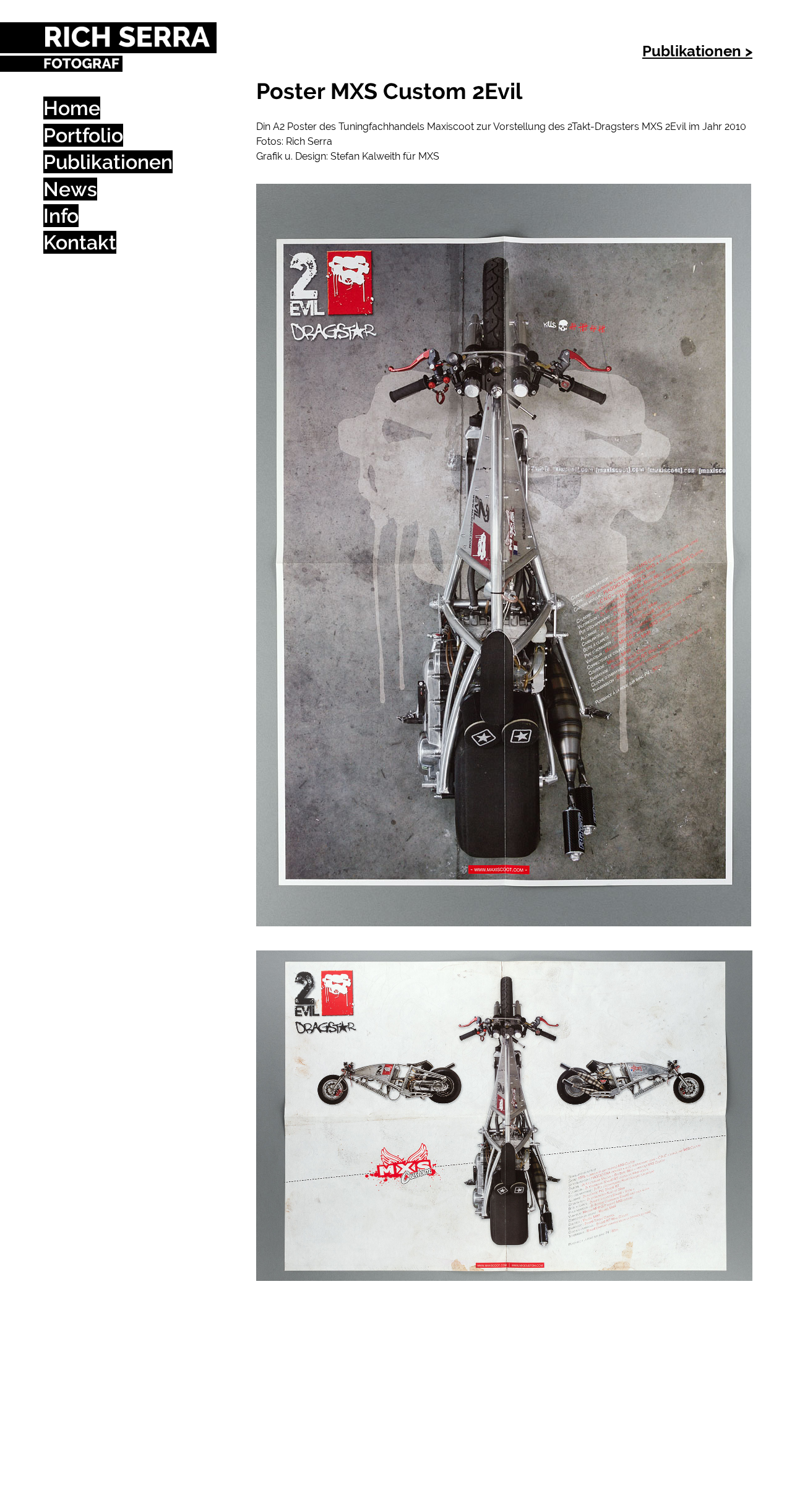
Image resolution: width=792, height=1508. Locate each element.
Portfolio (83, 135)
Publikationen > (697, 51)
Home (71, 108)
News (70, 189)
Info (61, 215)
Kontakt (79, 242)
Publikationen (108, 161)
